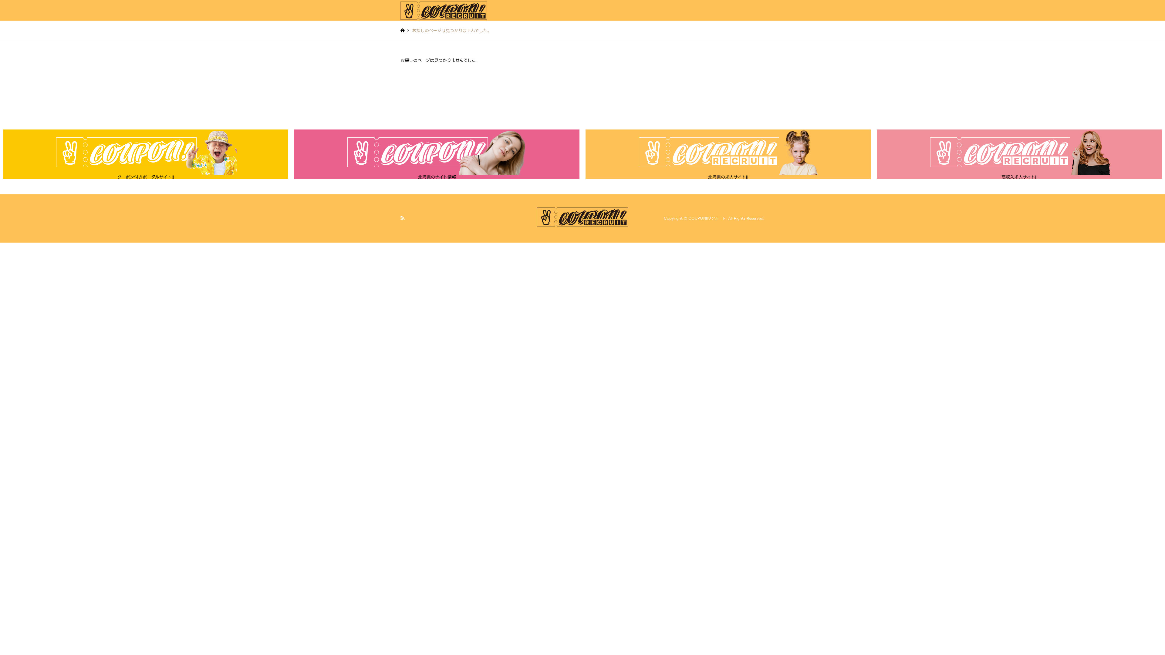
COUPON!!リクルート (707, 218)
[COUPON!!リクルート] (443, 10)
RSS (402, 218)
